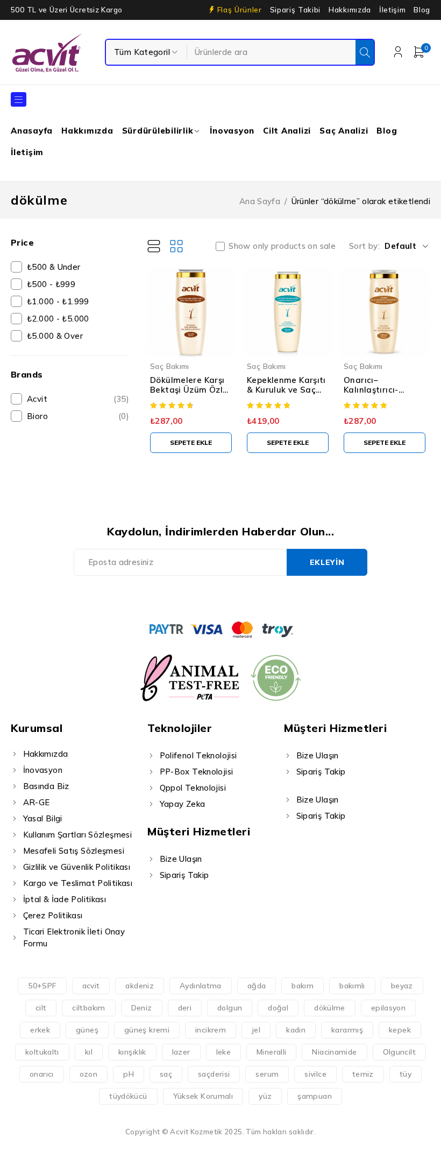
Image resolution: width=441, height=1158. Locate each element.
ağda (256, 985)
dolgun (229, 1008)
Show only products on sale (282, 246)
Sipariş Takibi (295, 9)
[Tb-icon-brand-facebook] (183, 597)
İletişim (392, 9)
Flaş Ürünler (239, 9)
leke (223, 1052)
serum (267, 1074)
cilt (41, 1008)
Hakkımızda (350, 9)
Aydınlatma (201, 985)
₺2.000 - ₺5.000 (58, 318)
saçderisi (214, 1074)
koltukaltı (42, 1052)
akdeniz (139, 985)
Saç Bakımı (169, 366)
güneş (87, 1030)
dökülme (329, 1008)
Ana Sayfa (259, 201)
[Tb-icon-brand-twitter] (208, 597)
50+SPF (42, 985)
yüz (265, 1096)
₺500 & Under (54, 267)
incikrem (210, 1030)
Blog (422, 9)
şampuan (314, 1096)
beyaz (402, 985)
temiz (363, 1074)
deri (185, 1008)
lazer (181, 1052)
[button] (191, 442)
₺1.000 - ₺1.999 (58, 301)
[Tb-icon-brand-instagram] (232, 597)
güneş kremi (146, 1030)
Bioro (78, 416)
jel (256, 1030)
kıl (89, 1052)
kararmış (347, 1030)
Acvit (78, 399)
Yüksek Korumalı (203, 1096)
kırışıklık (132, 1052)
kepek (400, 1030)
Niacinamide (334, 1052)
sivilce (315, 1074)
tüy (405, 1074)
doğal (278, 1008)
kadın (295, 1030)
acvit (91, 985)
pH (128, 1074)
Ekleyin (327, 562)
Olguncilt (399, 1052)
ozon (89, 1074)
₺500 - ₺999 (51, 284)
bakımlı (352, 985)
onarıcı (42, 1074)
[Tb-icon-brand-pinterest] (257, 597)
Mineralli (271, 1052)
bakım (302, 985)
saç (166, 1074)
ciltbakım (88, 1008)
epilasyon (388, 1008)
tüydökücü (128, 1096)
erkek (40, 1030)
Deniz (141, 1008)
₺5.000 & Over (55, 336)
